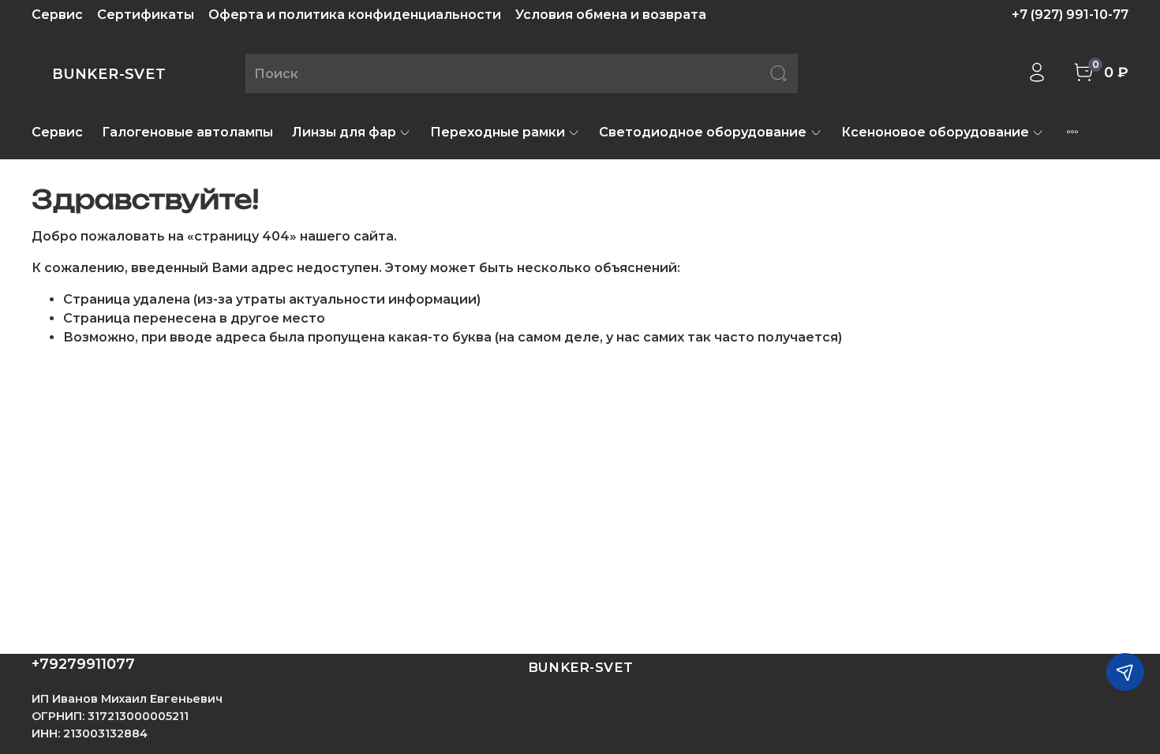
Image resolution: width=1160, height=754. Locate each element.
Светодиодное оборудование (702, 132)
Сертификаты (145, 14)
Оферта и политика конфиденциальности (354, 14)
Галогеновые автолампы (187, 132)
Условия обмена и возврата (610, 14)
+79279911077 (83, 664)
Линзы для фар (344, 132)
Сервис (57, 14)
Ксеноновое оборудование (935, 132)
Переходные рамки (497, 132)
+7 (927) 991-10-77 (1070, 14)
